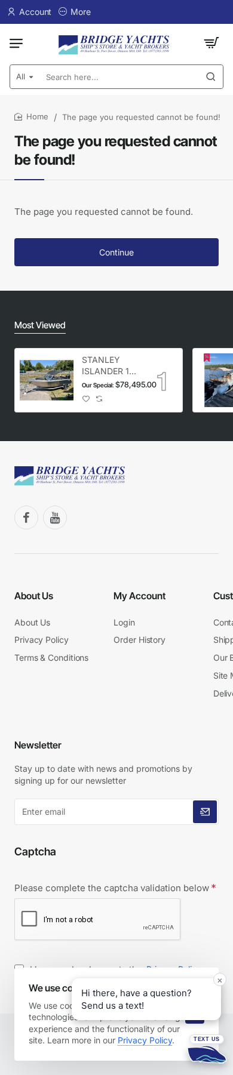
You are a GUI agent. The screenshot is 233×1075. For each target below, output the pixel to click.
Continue (116, 252)
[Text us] (207, 1048)
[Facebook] (26, 517)
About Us (33, 596)
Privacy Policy (145, 1040)
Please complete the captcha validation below (111, 888)
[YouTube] (55, 517)
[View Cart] (211, 43)
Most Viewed (40, 325)
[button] (86, 399)
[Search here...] (211, 76)
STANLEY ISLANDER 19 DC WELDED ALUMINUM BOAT (108, 366)
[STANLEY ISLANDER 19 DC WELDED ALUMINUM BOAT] (46, 380)
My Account (139, 596)
